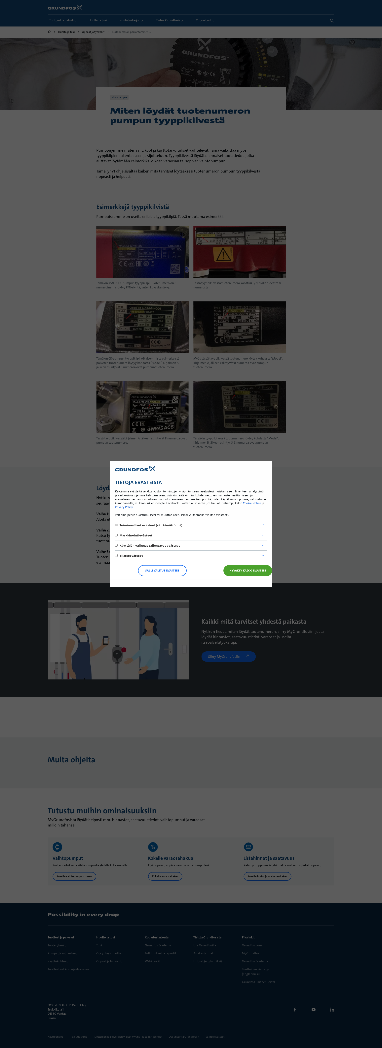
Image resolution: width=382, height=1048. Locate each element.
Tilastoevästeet (131, 556)
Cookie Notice (252, 503)
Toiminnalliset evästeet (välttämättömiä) (151, 525)
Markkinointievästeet (136, 535)
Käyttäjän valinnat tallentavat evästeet (150, 545)
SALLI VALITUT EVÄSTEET (162, 570)
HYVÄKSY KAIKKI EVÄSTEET (247, 570)
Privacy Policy (124, 507)
